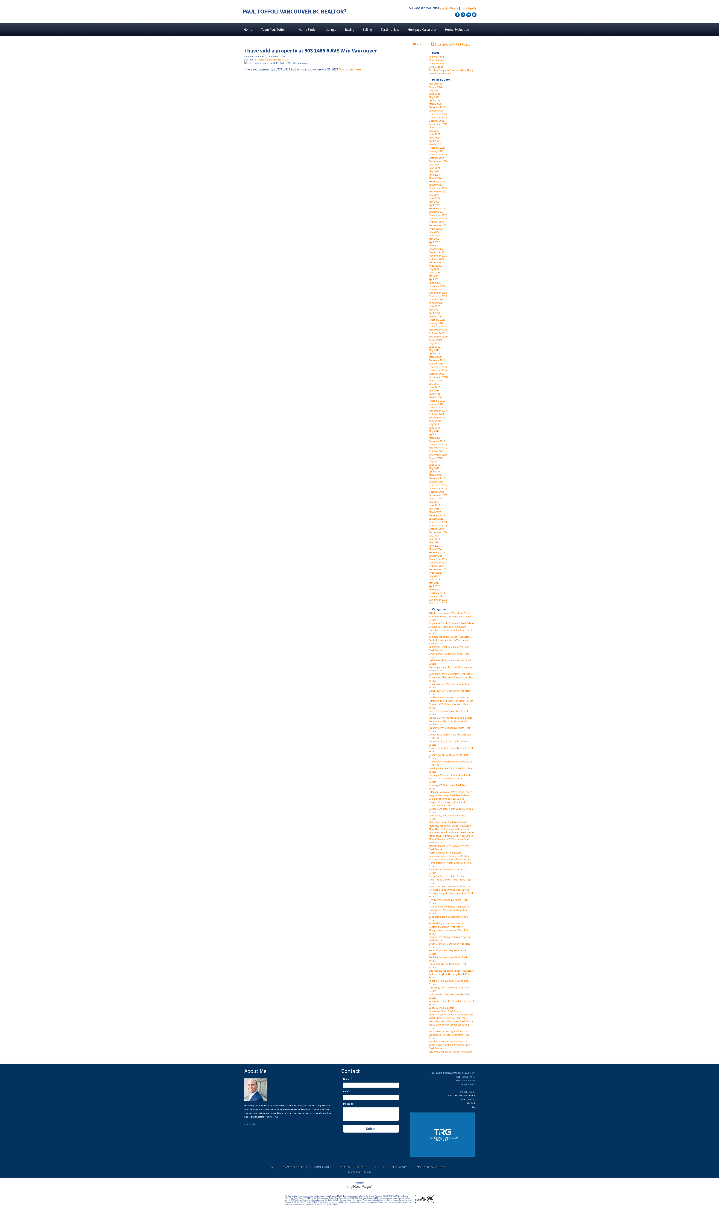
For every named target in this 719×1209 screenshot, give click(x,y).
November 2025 (438, 117)
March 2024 (435, 178)
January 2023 (436, 211)
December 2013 (438, 559)
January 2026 (436, 110)
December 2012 (438, 599)
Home (248, 29)
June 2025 (434, 134)
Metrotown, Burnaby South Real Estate (451, 835)
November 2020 (438, 296)
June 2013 (434, 579)
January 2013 (436, 596)
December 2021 (438, 252)
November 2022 (438, 218)
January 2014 (436, 555)
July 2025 (434, 130)
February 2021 (437, 286)
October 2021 (436, 259)
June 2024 (434, 168)
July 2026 (434, 90)
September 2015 (438, 495)
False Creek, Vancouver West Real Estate (273, 59)
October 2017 (436, 414)
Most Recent (436, 83)
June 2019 (434, 346)
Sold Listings (436, 66)
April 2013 (434, 586)
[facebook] (457, 14)
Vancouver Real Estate (441, 1007)
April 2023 (434, 205)
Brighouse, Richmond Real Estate (448, 626)
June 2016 (434, 464)
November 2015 (438, 488)
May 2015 (434, 508)
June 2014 (434, 539)
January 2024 (436, 184)
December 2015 (438, 485)
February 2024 (437, 181)
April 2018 (434, 394)
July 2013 (434, 576)
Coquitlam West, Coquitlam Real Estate (451, 674)
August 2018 (435, 380)
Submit (371, 1128)
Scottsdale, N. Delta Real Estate (447, 923)
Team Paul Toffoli (294, 1167)
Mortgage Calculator (421, 29)
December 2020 (438, 292)
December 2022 (438, 215)
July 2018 (434, 383)
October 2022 (436, 222)
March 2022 (435, 245)
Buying (349, 29)
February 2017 (437, 441)
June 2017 (434, 427)
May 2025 (434, 137)
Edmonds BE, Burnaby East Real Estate (451, 701)
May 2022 (434, 238)
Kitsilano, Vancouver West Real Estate (450, 792)
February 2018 (437, 400)
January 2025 (436, 151)
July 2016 (434, 461)
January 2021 (436, 289)
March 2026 (435, 103)
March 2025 (435, 144)
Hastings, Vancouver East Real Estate (450, 775)
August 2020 (435, 302)
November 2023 (438, 188)
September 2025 (438, 124)
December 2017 (438, 407)
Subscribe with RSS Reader (452, 44)
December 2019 (438, 326)
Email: (346, 1091)
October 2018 (436, 373)
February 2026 (437, 107)
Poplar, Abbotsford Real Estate (446, 876)
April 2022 (434, 242)
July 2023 (434, 195)
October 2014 (436, 528)
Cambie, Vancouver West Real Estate (450, 636)
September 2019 (438, 336)
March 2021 (435, 282)
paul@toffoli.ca (449, 8)
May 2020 (434, 309)
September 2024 (438, 161)
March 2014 (435, 549)
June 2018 (434, 387)
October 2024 (436, 157)
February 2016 (437, 478)
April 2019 (434, 353)
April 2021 (434, 279)
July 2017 (434, 424)
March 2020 (435, 316)
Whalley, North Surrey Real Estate (448, 1041)
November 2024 (438, 154)
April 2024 (434, 174)
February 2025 (437, 147)
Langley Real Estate (440, 805)
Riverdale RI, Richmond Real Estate (449, 906)
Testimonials (390, 29)
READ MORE (249, 1124)
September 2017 (438, 417)
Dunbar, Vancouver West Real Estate (449, 697)
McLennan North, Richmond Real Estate (451, 832)
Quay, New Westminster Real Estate (449, 886)
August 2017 (435, 421)
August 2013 (435, 572)
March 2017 (435, 437)
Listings (330, 29)
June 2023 (434, 198)
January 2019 (436, 363)
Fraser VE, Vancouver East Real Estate (450, 717)
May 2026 (434, 97)
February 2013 (437, 593)
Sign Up (472, 8)
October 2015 (436, 491)
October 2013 (436, 566)
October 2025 (436, 120)
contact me (272, 1116)
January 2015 (436, 518)
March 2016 (435, 475)
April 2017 (434, 434)
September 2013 (438, 569)
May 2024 (434, 171)
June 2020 (434, 306)
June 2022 (434, 235)
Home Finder (307, 29)
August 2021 (435, 265)
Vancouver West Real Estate (445, 1011)
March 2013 (435, 589)
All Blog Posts (437, 56)
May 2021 (434, 276)
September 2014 (438, 532)
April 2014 (434, 545)
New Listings (436, 60)
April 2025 (434, 141)
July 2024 (434, 164)
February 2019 (437, 360)
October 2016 (436, 451)
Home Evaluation (457, 29)
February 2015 (437, 515)
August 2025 (435, 127)
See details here (350, 69)
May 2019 (434, 350)
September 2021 (438, 262)
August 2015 (435, 498)
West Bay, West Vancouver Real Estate (451, 1021)
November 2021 (438, 255)
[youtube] (474, 14)
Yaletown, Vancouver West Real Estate (451, 1051)
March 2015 (435, 512)
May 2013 (434, 582)
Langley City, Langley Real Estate (447, 802)
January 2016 (436, 481)
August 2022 (435, 228)
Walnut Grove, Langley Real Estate (448, 1018)
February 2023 (437, 208)
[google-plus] (462, 14)
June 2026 (434, 93)
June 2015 (434, 505)
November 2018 (438, 370)
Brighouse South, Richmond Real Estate (451, 623)
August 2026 (435, 87)
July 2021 (434, 269)
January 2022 (436, 249)
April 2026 (434, 100)
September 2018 (438, 377)
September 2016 (438, 454)
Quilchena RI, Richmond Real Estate (449, 889)
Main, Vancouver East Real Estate (448, 822)
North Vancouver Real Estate (445, 852)
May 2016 (434, 468)
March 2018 (435, 397)
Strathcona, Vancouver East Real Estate (451, 970)
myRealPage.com (359, 1186)
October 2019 (436, 333)
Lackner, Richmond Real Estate (446, 798)
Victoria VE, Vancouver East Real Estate (451, 1014)
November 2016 (438, 448)
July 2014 (434, 535)
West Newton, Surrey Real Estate (448, 1031)
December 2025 (438, 114)
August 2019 (435, 340)
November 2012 (438, 603)
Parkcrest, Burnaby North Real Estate (450, 859)
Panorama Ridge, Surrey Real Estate (449, 856)
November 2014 (438, 525)
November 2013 (438, 562)
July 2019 (434, 343)
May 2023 (434, 201)
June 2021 (434, 272)
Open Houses (436, 63)
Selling (367, 29)
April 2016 (434, 471)
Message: (349, 1103)
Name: (347, 1079)
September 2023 (438, 191)
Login (463, 8)
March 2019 (435, 356)
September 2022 (438, 225)
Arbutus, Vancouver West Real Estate (450, 613)
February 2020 (437, 319)
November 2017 (438, 410)
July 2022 (434, 232)
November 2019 (438, 329)
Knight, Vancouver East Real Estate (449, 795)
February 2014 (437, 552)
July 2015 (434, 502)
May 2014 (434, 542)
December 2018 (438, 367)
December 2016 (438, 444)
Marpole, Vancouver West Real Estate (450, 825)
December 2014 (438, 522)
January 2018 (436, 404)
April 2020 (434, 313)
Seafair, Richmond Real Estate (446, 926)
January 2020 (436, 323)
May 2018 (434, 390)
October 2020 (436, 299)
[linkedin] (468, 14)
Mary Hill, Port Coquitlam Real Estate (449, 829)
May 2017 (434, 431)
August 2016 (435, 458)
